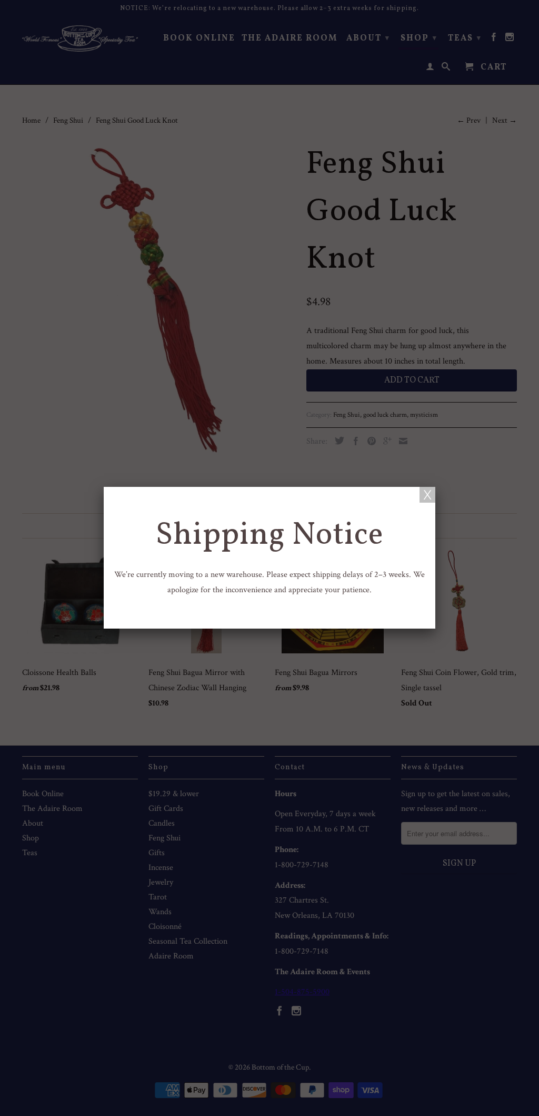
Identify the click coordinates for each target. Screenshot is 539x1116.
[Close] (427, 495)
